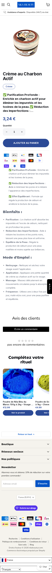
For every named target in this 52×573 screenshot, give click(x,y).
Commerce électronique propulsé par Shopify (26, 550)
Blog (32, 544)
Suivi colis (22, 544)
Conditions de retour (38, 541)
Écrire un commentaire (26, 329)
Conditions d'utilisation (30, 538)
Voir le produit (18, 413)
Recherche (13, 538)
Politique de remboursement (14, 541)
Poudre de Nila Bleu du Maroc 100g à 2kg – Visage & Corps (18, 403)
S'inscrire (42, 483)
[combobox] (26, 560)
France (24, 497)
